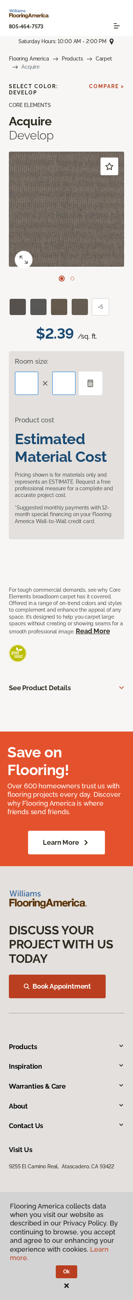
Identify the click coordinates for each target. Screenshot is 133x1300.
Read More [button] (93, 631)
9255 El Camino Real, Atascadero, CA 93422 (61, 1166)
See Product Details (40, 688)
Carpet (104, 59)
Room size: (31, 361)
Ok (66, 1272)
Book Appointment (62, 986)
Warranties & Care (37, 1086)
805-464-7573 (26, 27)
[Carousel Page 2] (72, 278)
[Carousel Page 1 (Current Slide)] (62, 278)
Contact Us (26, 1126)
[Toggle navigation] (116, 25)
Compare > (106, 86)
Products (72, 59)
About (18, 1106)
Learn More (61, 842)
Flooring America (29, 59)
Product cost (34, 420)
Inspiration (25, 1066)
